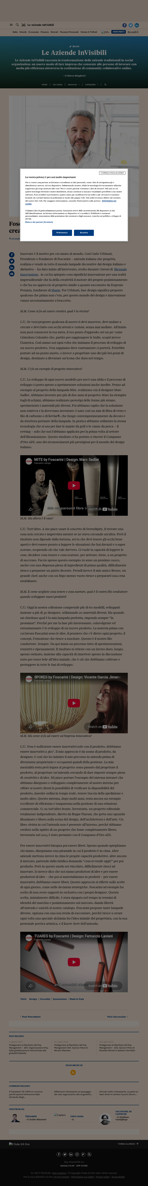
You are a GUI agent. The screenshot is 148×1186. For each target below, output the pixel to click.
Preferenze (62, 232)
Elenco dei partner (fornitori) (39, 222)
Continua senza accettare (112, 173)
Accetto (84, 232)
